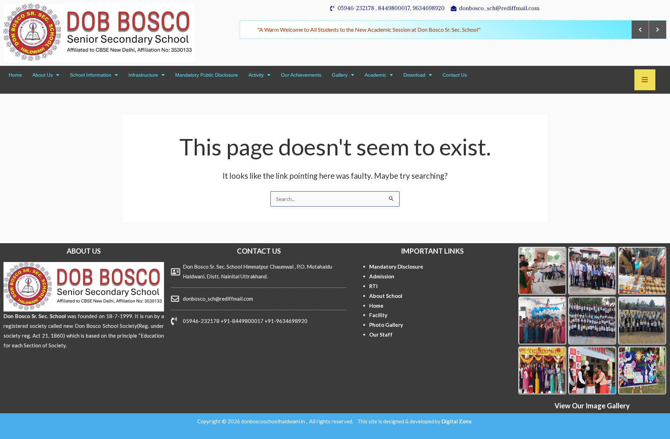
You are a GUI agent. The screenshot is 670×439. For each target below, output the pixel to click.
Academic (375, 75)
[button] (46, 74)
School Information (90, 75)
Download (414, 75)
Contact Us (454, 75)
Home (15, 75)
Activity (256, 75)
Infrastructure (143, 75)
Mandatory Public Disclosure (206, 75)
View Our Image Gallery (592, 405)
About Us (42, 75)
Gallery (340, 75)
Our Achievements (301, 75)
